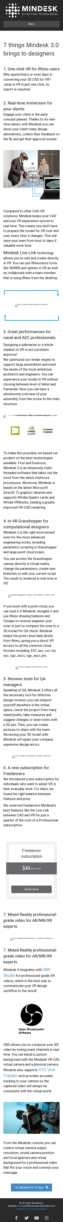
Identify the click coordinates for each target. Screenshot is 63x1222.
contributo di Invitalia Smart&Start (31, 1209)
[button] (31, 889)
